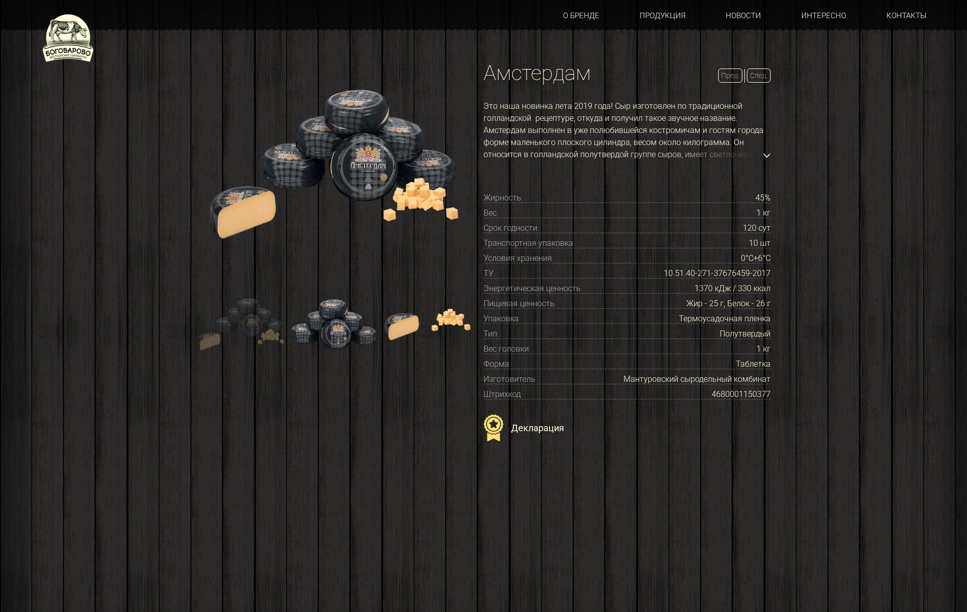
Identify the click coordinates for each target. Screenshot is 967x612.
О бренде (581, 15)
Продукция (662, 15)
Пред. (730, 76)
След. (759, 76)
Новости (743, 15)
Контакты (906, 15)
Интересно (823, 15)
